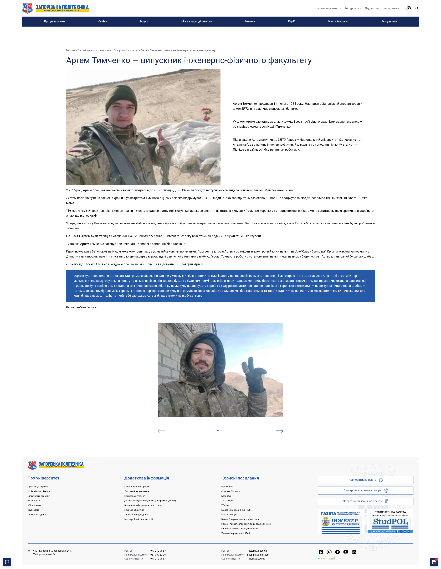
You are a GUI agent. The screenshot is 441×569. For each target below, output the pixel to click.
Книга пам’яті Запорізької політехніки (119, 50)
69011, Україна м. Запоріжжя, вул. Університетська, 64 (52, 552)
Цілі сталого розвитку (39, 496)
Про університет (87, 50)
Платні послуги (229, 514)
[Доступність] (408, 8)
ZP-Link (225, 505)
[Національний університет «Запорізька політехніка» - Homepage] (56, 465)
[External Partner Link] (341, 522)
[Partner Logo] (322, 558)
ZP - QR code (227, 500)
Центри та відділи (37, 514)
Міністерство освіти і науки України (239, 528)
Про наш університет (38, 486)
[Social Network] (321, 552)
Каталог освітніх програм (137, 486)
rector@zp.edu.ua (257, 550)
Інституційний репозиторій (138, 519)
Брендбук (226, 496)
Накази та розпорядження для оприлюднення (246, 524)
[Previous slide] (161, 430)
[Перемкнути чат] (7, 561)
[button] (218, 431)
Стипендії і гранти (230, 491)
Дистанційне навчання (136, 491)
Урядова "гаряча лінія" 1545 (235, 533)
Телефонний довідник (136, 514)
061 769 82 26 (158, 554)
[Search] (417, 8)
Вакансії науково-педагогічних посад (240, 519)
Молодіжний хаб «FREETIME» (236, 510)
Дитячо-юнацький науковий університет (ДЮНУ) (150, 500)
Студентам (33, 510)
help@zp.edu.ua (256, 558)
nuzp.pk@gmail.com (258, 554)
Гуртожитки (227, 486)
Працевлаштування (134, 496)
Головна (71, 50)
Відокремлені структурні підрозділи (143, 505)
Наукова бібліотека (134, 510)
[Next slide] (279, 430)
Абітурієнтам (34, 505)
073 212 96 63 (158, 550)
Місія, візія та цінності (39, 491)
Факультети (34, 500)
